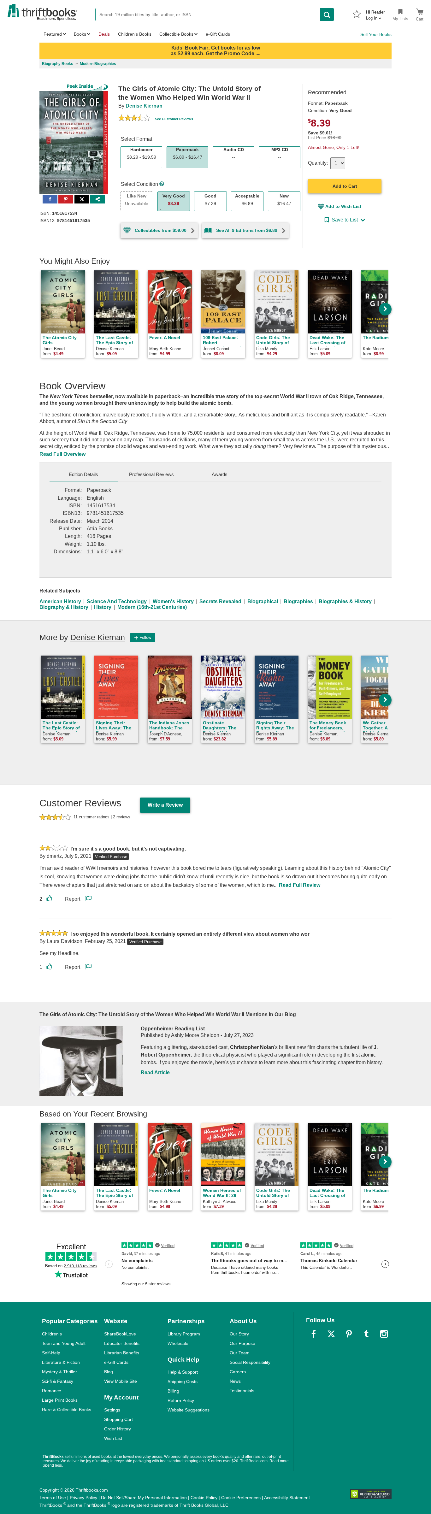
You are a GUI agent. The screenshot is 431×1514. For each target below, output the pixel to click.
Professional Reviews (151, 474)
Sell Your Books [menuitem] (376, 34)
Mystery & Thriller (59, 1371)
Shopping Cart (118, 1419)
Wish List (113, 1438)
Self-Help (51, 1352)
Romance (51, 1390)
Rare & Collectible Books (66, 1409)
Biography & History (63, 607)
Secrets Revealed (220, 601)
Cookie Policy (204, 1497)
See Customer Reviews (174, 119)
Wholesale (178, 1343)
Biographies (298, 601)
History (102, 607)
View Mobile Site (120, 1381)
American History (60, 601)
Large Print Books (60, 1400)
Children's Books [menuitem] (134, 34)
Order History (117, 1428)
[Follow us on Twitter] (331, 1333)
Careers (238, 1371)
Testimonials (242, 1390)
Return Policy (181, 1400)
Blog (108, 1371)
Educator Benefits (121, 1343)
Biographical (262, 601)
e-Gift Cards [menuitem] (218, 34)
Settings (112, 1409)
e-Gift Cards (116, 1362)
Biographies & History (345, 601)
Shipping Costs (183, 1381)
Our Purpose (242, 1343)
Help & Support (183, 1372)
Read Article (155, 1072)
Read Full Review (299, 885)
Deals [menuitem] (104, 34)
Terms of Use (52, 1497)
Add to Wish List (343, 206)
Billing (173, 1390)
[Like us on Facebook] (313, 1333)
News (235, 1381)
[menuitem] (375, 13)
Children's (52, 1333)
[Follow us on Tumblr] (366, 1333)
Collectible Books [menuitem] (176, 34)
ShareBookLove (120, 1333)
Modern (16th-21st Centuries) (152, 607)
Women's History (173, 601)
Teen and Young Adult (64, 1343)
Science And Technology (117, 601)
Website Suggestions (189, 1409)
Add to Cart (345, 186)
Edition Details (83, 474)
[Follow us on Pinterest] (349, 1333)
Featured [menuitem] (53, 34)
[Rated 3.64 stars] (134, 119)
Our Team (240, 1352)
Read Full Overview (62, 454)
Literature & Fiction (61, 1362)
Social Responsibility (250, 1362)
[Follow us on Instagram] (384, 1333)
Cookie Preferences (241, 1497)
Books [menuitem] (80, 34)
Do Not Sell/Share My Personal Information (144, 1497)
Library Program (184, 1333)
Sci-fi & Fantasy (57, 1381)
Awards (219, 474)
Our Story (239, 1333)
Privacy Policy (83, 1497)
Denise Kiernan (144, 106)
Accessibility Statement (287, 1497)
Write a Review (165, 805)
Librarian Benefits (121, 1352)
